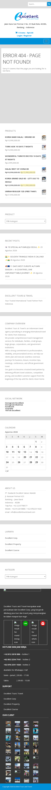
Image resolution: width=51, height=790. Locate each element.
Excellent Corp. (11, 538)
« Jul (6, 471)
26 (19, 462)
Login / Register (24, 35)
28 (30, 462)
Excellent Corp (10, 698)
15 (36, 451)
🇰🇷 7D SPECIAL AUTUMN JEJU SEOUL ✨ (22, 247)
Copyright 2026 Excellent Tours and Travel (17, 787)
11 (13, 451)
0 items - (25, 32)
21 (30, 457)
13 (25, 451)
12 (19, 451)
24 (7, 462)
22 (36, 457)
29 (36, 462)
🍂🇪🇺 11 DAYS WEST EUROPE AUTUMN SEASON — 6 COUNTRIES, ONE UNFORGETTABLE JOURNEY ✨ (22, 269)
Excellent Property (13, 544)
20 (25, 457)
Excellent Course (12, 550)
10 (7, 451)
